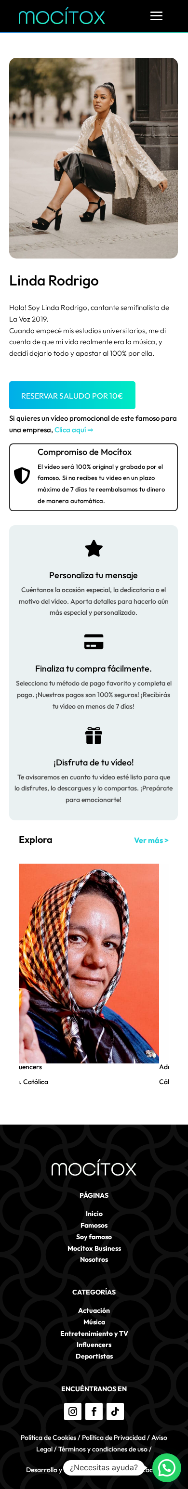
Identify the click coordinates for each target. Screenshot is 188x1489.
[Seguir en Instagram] (72, 1411)
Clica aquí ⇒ (74, 429)
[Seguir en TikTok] (115, 1411)
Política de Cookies (48, 1437)
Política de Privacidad (114, 1437)
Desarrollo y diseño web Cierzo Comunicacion (94, 1469)
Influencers (25, 1066)
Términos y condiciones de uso (103, 1449)
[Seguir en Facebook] (94, 1411)
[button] (166, 1467)
